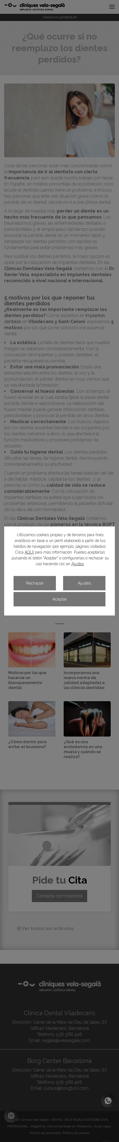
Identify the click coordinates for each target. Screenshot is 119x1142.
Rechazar (35, 583)
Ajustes (77, 564)
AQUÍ (29, 552)
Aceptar (59, 599)
